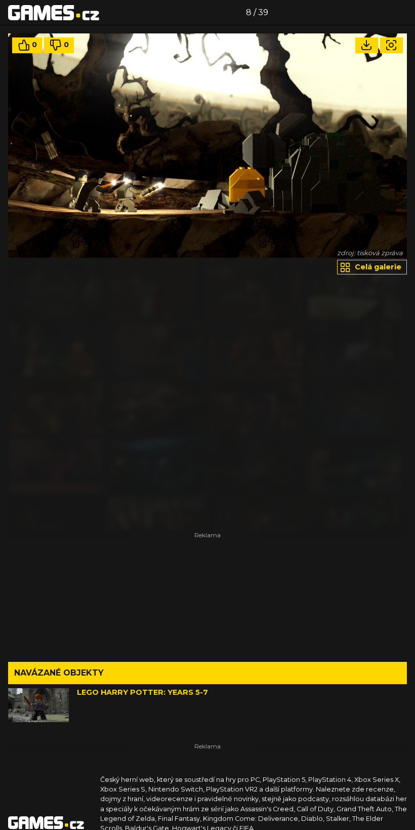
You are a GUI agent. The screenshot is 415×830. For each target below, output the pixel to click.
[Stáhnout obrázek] (366, 45)
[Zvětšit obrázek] (391, 45)
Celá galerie (377, 266)
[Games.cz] (53, 12)
